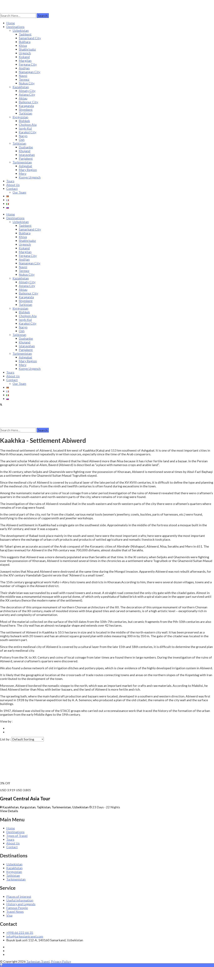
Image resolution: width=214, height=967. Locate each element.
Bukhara (24, 42)
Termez (24, 79)
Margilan (25, 60)
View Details (9, 811)
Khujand (24, 151)
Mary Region (28, 170)
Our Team (19, 192)
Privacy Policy (61, 961)
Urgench (25, 53)
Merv (22, 173)
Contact (12, 188)
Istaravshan (27, 154)
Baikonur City (28, 102)
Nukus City (26, 83)
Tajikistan (19, 143)
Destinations (15, 27)
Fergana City (28, 64)
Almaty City (27, 91)
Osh (21, 139)
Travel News (15, 911)
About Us (13, 185)
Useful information (19, 900)
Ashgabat (25, 166)
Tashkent (25, 34)
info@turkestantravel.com (24, 936)
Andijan (24, 68)
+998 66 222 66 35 (19, 932)
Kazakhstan (21, 87)
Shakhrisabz (27, 49)
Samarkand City (30, 38)
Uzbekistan (21, 30)
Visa (9, 915)
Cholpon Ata (28, 124)
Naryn (23, 136)
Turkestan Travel (38, 961)
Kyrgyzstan (20, 117)
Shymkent (26, 109)
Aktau (23, 98)
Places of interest (18, 896)
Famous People (17, 908)
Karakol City (27, 132)
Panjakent (26, 158)
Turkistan (25, 113)
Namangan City (29, 72)
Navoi (23, 75)
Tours (10, 181)
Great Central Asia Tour (25, 798)
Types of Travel (17, 835)
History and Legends (20, 904)
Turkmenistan (22, 162)
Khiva (23, 45)
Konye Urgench (30, 177)
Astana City (27, 94)
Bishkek (24, 121)
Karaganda (26, 106)
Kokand (24, 57)
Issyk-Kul (25, 128)
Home (10, 23)
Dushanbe (26, 147)
